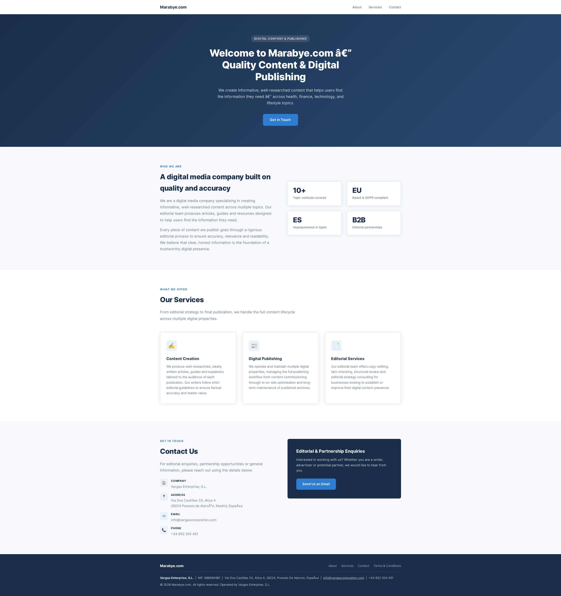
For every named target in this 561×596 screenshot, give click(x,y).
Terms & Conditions (387, 566)
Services (375, 7)
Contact (395, 7)
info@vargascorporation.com (343, 578)
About (357, 7)
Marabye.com (173, 7)
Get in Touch (280, 120)
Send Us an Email (316, 484)
